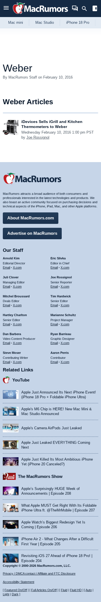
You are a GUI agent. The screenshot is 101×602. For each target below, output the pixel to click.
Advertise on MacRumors (32, 233)
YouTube (20, 380)
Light (6, 594)
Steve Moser (12, 352)
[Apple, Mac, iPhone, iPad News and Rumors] (40, 15)
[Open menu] (6, 8)
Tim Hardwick (60, 296)
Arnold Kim (11, 258)
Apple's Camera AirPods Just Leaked (51, 428)
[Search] (86, 8)
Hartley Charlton (15, 315)
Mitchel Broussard (16, 296)
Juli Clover (11, 277)
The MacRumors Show (40, 476)
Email (6, 267)
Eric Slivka (58, 258)
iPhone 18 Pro (77, 22)
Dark (15, 594)
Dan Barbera (12, 334)
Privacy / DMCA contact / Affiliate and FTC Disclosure (39, 573)
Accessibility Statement (18, 582)
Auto (89, 590)
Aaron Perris (59, 352)
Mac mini (15, 22)
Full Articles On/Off (44, 590)
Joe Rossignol (37, 137)
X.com (17, 267)
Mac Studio (44, 22)
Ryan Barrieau (60, 334)
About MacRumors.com (30, 217)
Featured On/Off (15, 590)
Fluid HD (76, 590)
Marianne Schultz (63, 315)
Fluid (64, 590)
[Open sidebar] (94, 9)
